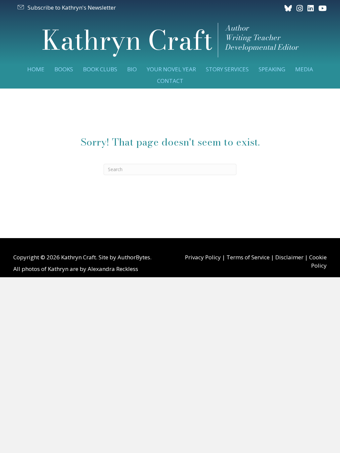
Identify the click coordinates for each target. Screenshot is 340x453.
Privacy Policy (203, 257)
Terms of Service (248, 257)
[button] (66, 7)
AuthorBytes (134, 257)
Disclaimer (289, 257)
